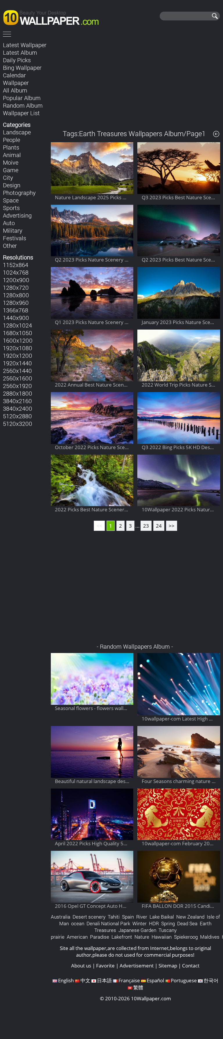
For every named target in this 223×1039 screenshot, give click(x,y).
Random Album (23, 105)
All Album (15, 90)
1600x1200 (18, 340)
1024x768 (15, 272)
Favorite (105, 965)
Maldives (210, 936)
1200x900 (16, 280)
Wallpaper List (21, 113)
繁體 (138, 987)
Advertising (17, 215)
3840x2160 (17, 401)
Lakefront (122, 936)
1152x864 (15, 264)
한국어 (211, 980)
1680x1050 (17, 333)
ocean (77, 923)
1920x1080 (17, 348)
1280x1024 (17, 325)
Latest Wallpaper (24, 45)
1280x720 (16, 287)
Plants (11, 147)
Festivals (14, 238)
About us (81, 965)
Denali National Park (108, 923)
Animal (12, 155)
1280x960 (16, 302)
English (66, 980)
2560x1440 (17, 370)
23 (146, 525)
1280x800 (16, 295)
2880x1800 (17, 393)
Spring (168, 923)
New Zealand (190, 916)
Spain (128, 916)
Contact (190, 965)
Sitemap (168, 965)
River (141, 916)
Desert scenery (89, 916)
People (11, 139)
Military (12, 230)
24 (159, 525)
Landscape (17, 132)
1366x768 (15, 310)
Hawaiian (162, 936)
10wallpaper (54, 16)
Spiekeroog (186, 936)
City (8, 177)
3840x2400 (17, 408)
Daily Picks (17, 60)
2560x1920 (17, 385)
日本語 (104, 980)
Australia (60, 916)
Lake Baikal (162, 916)
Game (10, 170)
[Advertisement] (135, 81)
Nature (141, 936)
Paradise (99, 936)
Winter (139, 923)
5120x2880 (17, 416)
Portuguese (184, 980)
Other (10, 245)
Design (11, 185)
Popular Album (22, 98)
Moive (10, 162)
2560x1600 (17, 378)
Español (155, 980)
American (77, 936)
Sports (11, 207)
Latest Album (20, 52)
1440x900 (16, 317)
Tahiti (114, 916)
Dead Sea (187, 923)
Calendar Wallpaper (16, 78)
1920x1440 (17, 363)
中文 (85, 980)
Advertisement (137, 965)
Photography (19, 192)
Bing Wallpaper (22, 67)
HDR (154, 923)
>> (172, 525)
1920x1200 (17, 355)
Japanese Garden (137, 930)
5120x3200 (17, 423)
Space (11, 200)
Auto (9, 223)
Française (129, 980)
